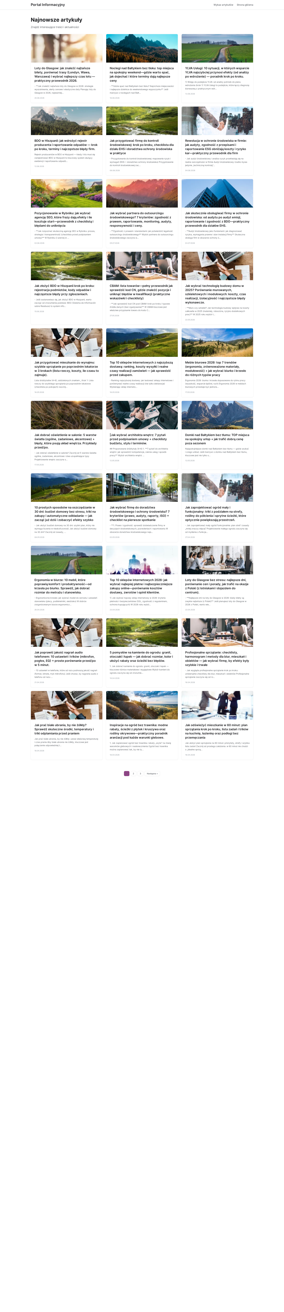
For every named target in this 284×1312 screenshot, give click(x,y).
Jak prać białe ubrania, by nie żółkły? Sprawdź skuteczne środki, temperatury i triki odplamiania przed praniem (64, 729)
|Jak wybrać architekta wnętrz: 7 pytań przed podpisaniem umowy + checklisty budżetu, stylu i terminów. (138, 439)
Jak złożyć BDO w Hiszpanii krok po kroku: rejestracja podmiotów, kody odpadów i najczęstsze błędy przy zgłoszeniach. (64, 290)
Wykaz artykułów (223, 4)
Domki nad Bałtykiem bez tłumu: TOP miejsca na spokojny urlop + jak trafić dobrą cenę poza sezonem (217, 439)
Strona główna (245, 4)
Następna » (152, 773)
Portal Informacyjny (48, 5)
